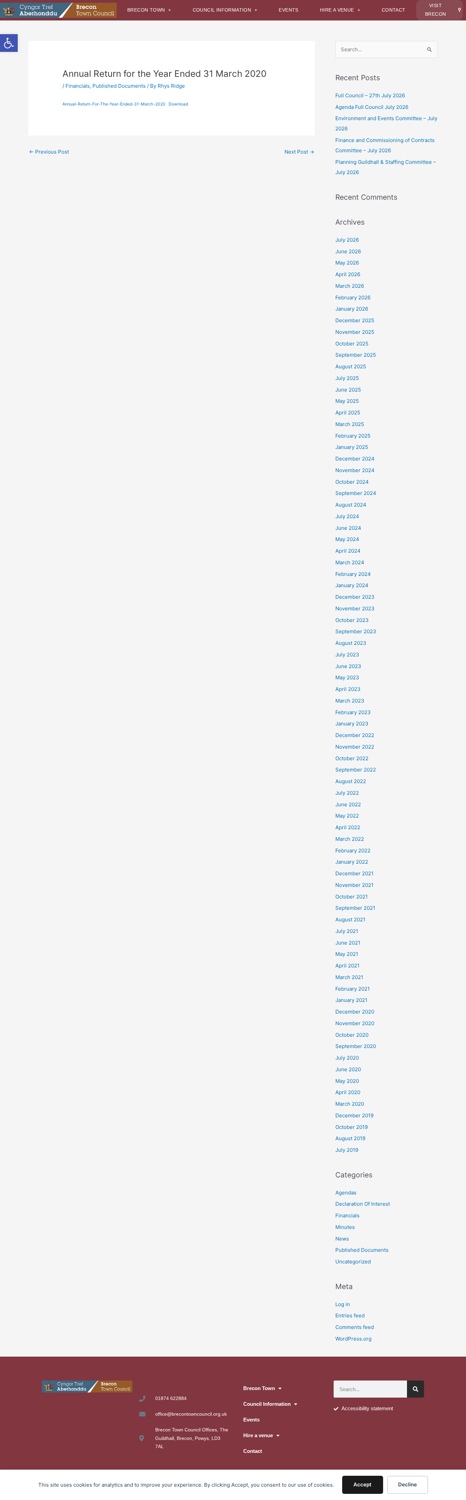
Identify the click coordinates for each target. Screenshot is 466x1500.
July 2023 (347, 654)
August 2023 (350, 643)
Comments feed (354, 1327)
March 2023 (349, 700)
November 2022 (354, 747)
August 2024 (350, 504)
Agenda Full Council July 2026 (371, 107)
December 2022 (354, 735)
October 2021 (351, 896)
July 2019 (346, 1150)
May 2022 (347, 815)
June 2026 (348, 251)
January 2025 (351, 447)
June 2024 (348, 528)
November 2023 (355, 608)
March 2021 (349, 977)
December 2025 (354, 320)
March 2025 (349, 424)
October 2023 (352, 620)
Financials (77, 86)
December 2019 (354, 1115)
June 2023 (348, 666)
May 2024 (347, 539)
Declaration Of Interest (362, 1204)
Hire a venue (337, 10)
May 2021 (346, 954)
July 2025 (347, 378)
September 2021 (355, 908)
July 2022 (347, 793)
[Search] (415, 1389)
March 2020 (349, 1104)
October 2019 (351, 1127)
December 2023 (355, 597)
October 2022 (351, 758)
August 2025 (350, 366)
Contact (394, 10)
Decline (407, 1484)
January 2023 (351, 723)
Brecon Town (146, 10)
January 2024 (351, 585)
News (342, 1238)
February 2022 (352, 850)
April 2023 (348, 689)
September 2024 (355, 493)
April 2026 (347, 274)
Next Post (299, 151)
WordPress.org (353, 1338)
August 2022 (350, 781)
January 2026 (351, 309)
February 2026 (352, 297)
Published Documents (119, 86)
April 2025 (347, 412)
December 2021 (354, 873)
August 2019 (350, 1138)
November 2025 (354, 332)
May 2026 (347, 262)
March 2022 (349, 839)
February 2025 (352, 436)
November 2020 (354, 1023)
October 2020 (351, 1035)
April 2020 (347, 1092)
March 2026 (349, 286)
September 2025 (355, 355)
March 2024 (349, 562)
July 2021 (346, 931)
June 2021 (347, 942)
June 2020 (348, 1069)
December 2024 (355, 458)
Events (288, 10)
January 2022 (351, 862)
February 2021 (352, 989)
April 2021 (347, 965)
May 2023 (347, 677)
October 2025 (351, 343)
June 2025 (348, 389)
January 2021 (351, 1000)
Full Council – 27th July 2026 (370, 95)
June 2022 (348, 804)
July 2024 (347, 516)
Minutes (345, 1227)
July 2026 (347, 240)
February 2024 (353, 574)
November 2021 (354, 885)
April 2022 (347, 827)
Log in (342, 1304)
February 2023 (353, 712)
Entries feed (350, 1315)
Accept (362, 1484)
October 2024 (352, 482)
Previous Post (49, 151)
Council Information (222, 10)
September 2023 (355, 631)
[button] (9, 43)
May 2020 (347, 1081)
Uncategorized (353, 1261)
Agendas (345, 1192)
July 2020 (347, 1058)
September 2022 (355, 769)
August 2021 (350, 919)
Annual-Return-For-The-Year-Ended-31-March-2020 (113, 104)
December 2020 (354, 1011)
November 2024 (355, 470)
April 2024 (348, 551)
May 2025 (347, 401)
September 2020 (355, 1046)
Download (178, 104)
